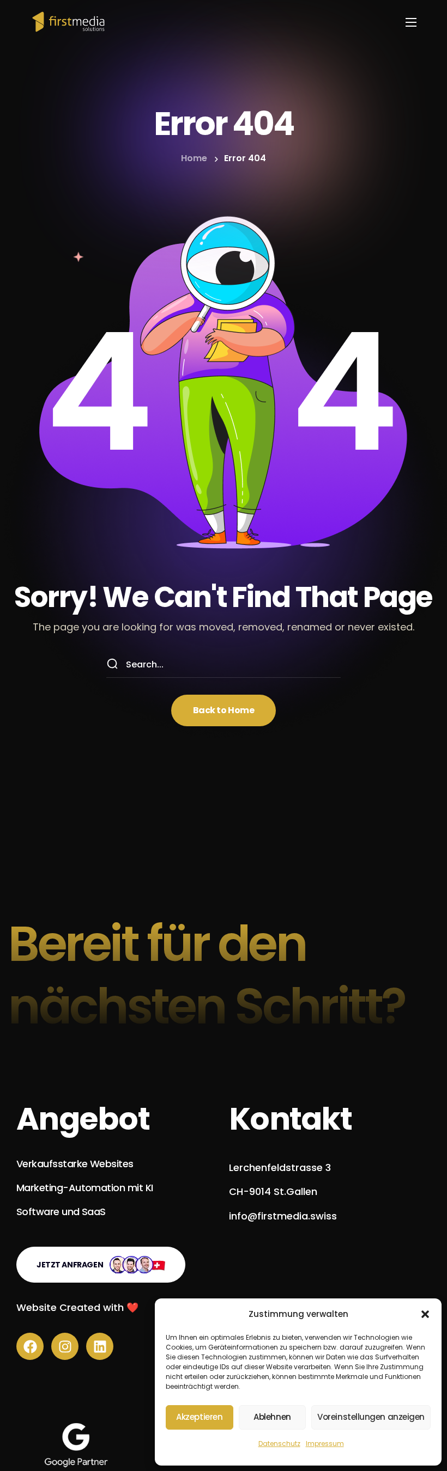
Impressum (325, 1443)
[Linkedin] (99, 1346)
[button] (425, 1314)
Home (194, 158)
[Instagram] (64, 1346)
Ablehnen (272, 1417)
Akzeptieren (199, 1417)
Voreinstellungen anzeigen (371, 1417)
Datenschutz (279, 1443)
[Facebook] (30, 1346)
